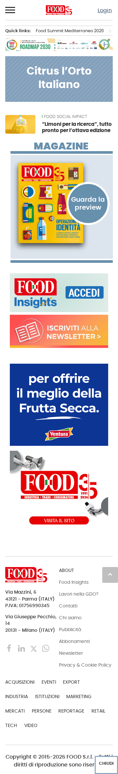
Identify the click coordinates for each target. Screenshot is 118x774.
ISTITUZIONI (47, 696)
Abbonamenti (74, 641)
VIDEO (30, 725)
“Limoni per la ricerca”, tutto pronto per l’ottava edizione (77, 127)
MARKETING (78, 696)
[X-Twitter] (34, 648)
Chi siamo (70, 617)
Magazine (61, 146)
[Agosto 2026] (61, 203)
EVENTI (49, 682)
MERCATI (15, 711)
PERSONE (41, 711)
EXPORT (71, 682)
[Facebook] (10, 648)
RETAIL (98, 711)
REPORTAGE (71, 711)
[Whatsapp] (46, 648)
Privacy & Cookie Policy (85, 665)
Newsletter (71, 653)
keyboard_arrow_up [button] (110, 574)
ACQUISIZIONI (19, 682)
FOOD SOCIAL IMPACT (65, 116)
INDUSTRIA (16, 696)
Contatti (68, 606)
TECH (11, 725)
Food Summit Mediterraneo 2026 (70, 31)
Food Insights (73, 582)
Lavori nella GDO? (78, 594)
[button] (10, 10)
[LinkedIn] (22, 648)
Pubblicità (70, 629)
